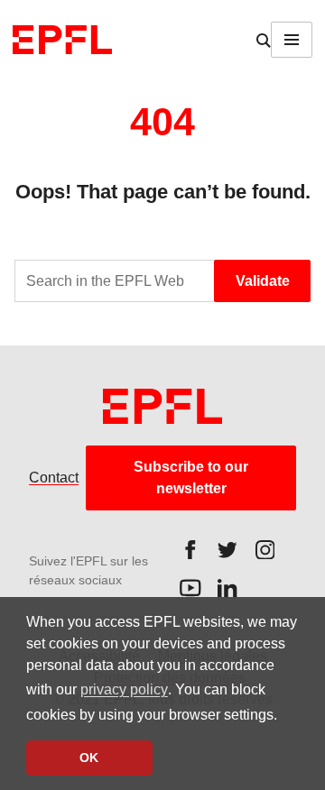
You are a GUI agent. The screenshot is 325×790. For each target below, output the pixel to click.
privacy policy (124, 689)
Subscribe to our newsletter (191, 477)
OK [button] (88, 757)
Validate (263, 281)
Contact (54, 477)
